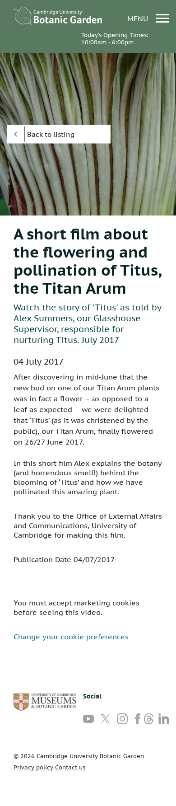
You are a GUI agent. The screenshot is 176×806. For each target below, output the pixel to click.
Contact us (70, 767)
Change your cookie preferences (71, 636)
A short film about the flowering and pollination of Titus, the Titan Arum (88, 261)
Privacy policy (33, 767)
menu (138, 18)
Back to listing (50, 134)
